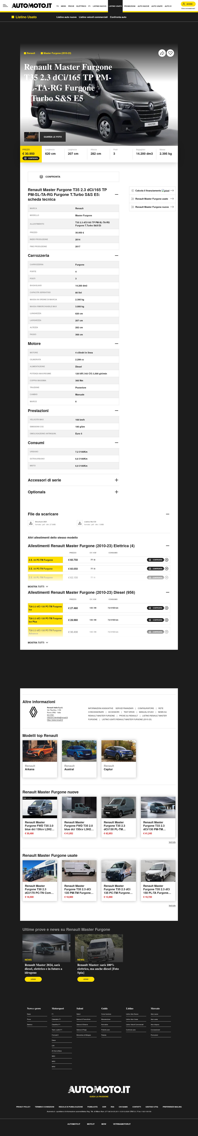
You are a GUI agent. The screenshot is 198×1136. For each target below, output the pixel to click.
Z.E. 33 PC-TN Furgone (41, 568)
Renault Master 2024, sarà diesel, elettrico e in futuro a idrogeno (43, 969)
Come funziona (106, 1014)
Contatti (136, 1107)
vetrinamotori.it (122, 1124)
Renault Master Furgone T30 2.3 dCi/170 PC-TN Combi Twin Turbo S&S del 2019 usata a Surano (39, 893)
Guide (104, 1008)
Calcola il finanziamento (148, 190)
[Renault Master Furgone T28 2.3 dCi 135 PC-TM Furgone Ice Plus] (166, 620)
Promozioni (154, 1035)
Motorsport (58, 1008)
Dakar (54, 1040)
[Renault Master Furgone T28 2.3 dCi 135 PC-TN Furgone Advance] (166, 632)
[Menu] (5, 5)
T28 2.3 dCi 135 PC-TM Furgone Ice (45, 608)
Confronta (33, 158)
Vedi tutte (172, 842)
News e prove (34, 1008)
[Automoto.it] (32, 5)
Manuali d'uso (146, 712)
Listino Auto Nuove (132, 1014)
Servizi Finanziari (125, 708)
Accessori (114, 712)
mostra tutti (36, 586)
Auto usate (154, 1019)
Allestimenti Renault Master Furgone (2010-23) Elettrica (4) (81, 545)
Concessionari (155, 1030)
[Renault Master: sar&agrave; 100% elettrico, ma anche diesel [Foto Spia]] (99, 948)
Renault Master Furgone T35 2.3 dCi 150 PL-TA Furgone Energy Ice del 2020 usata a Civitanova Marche (156, 894)
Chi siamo (123, 1107)
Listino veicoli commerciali (93, 17)
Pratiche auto (105, 1030)
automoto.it (73, 1124)
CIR (53, 1046)
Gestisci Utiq (152, 1107)
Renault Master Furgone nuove (152, 207)
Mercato (155, 1008)
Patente (103, 1035)
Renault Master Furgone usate (151, 198)
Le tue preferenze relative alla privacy (48, 1134)
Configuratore (146, 708)
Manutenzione (105, 1019)
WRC (53, 1061)
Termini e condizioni (44, 1107)
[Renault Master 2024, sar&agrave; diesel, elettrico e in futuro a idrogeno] (46, 948)
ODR (104, 1107)
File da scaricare (43, 514)
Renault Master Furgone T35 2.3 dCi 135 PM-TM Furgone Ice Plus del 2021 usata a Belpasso (77, 893)
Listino (129, 1008)
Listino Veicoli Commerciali (134, 1025)
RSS (112, 1107)
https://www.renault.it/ (55, 720)
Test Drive (129, 712)
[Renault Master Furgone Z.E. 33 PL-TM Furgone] (166, 577)
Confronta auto (118, 17)
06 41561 (50, 715)
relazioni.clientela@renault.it (57, 717)
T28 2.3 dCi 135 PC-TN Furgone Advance (45, 632)
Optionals (36, 492)
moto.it (91, 1124)
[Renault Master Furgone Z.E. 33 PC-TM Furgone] (166, 560)
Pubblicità (92, 1107)
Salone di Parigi (81, 1030)
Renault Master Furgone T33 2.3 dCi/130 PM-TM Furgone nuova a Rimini (154, 829)
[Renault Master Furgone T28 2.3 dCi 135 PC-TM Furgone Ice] (166, 608)
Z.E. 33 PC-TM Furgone (41, 559)
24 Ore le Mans (57, 1051)
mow (103, 1124)
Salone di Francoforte (83, 1019)
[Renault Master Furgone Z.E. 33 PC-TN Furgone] (166, 568)
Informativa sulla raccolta (13, 1134)
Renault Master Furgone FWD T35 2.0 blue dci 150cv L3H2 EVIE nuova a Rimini (78, 827)
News (28, 959)
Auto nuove (154, 1014)
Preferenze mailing (172, 1107)
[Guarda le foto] (31, 137)
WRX (53, 1067)
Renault (31, 53)
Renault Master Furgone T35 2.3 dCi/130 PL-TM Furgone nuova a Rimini (115, 829)
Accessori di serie (44, 480)
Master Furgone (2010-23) (57, 53)
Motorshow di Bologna (84, 1035)
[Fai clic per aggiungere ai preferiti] (170, 53)
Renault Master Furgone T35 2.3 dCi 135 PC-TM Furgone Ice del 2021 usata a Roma (117, 893)
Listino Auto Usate (132, 1019)
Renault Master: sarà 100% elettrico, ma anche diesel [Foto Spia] (98, 969)
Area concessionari (188, 8)
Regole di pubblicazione (71, 1107)
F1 (53, 1014)
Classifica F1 (56, 1025)
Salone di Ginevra (82, 1025)
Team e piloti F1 (57, 1030)
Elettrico (29, 1025)
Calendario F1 (56, 1019)
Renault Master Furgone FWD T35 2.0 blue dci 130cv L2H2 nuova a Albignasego (39, 827)
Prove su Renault (128, 715)
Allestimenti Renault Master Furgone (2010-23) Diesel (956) (81, 592)
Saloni (80, 1008)
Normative (104, 1025)
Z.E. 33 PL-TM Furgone (41, 577)
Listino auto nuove (66, 17)
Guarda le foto (53, 136)
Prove (29, 1019)
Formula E (55, 1035)
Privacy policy (23, 1107)
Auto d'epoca (155, 1025)
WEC (53, 1056)
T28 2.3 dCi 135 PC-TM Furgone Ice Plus (45, 620)
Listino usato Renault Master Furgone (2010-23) (127, 719)
